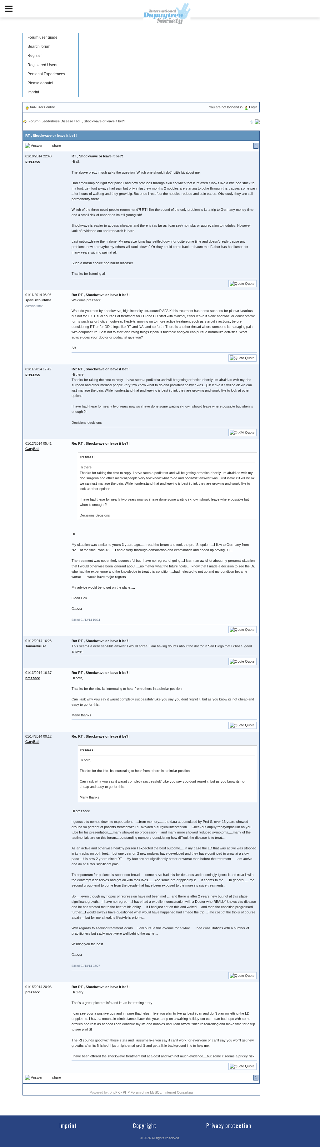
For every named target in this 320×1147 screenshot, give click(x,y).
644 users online (42, 107)
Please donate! (40, 83)
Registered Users (42, 65)
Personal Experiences (46, 74)
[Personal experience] (257, 121)
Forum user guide (43, 37)
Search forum (39, 46)
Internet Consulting (178, 1092)
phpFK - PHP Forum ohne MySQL (136, 1092)
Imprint (33, 92)
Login (253, 107)
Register (35, 55)
